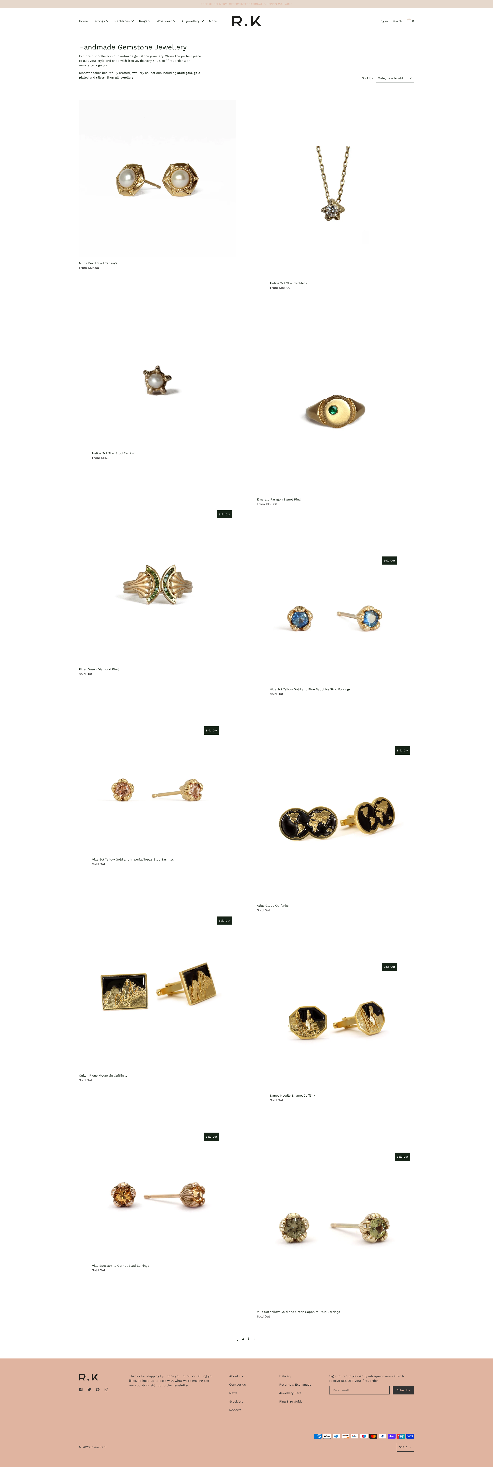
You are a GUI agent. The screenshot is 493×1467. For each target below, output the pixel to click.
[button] (397, 21)
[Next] (254, 1338)
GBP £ (403, 1447)
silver (100, 77)
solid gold (184, 73)
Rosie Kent (99, 1447)
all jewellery (124, 77)
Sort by (367, 78)
